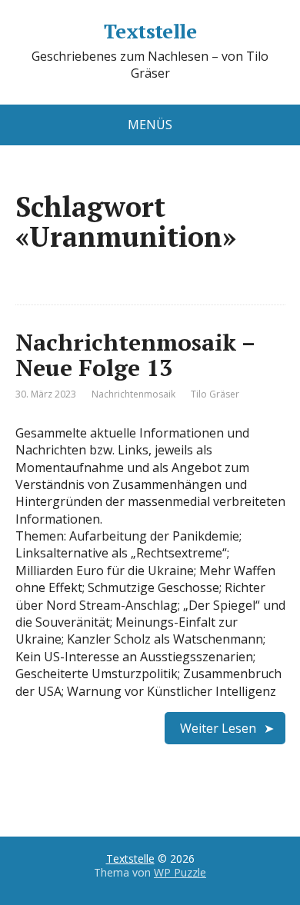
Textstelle (150, 31)
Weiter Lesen (218, 728)
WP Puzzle (180, 872)
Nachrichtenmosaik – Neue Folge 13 (135, 355)
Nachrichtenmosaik (133, 394)
